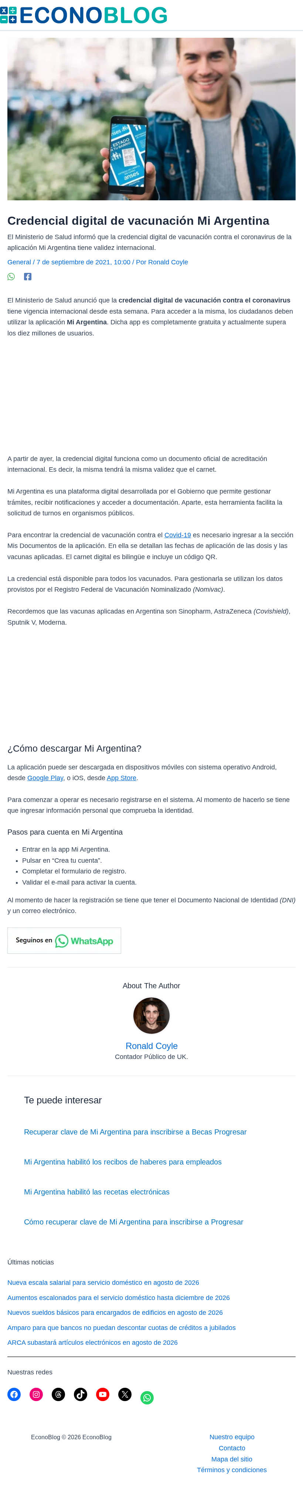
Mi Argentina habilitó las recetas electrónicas (97, 1192)
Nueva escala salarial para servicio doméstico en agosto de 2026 (103, 1282)
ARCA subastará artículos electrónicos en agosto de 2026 (92, 1342)
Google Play (45, 778)
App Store (121, 778)
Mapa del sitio (231, 1459)
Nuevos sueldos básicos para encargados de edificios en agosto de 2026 (115, 1312)
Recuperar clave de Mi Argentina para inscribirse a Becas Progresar (135, 1132)
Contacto (232, 1448)
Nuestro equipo (232, 1437)
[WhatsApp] (11, 276)
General (19, 262)
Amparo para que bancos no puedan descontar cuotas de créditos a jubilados (121, 1327)
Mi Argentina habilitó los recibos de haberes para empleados (123, 1162)
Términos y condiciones (232, 1470)
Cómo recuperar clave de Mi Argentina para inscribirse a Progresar (134, 1222)
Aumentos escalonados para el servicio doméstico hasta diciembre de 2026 (118, 1297)
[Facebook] (27, 276)
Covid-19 (177, 535)
